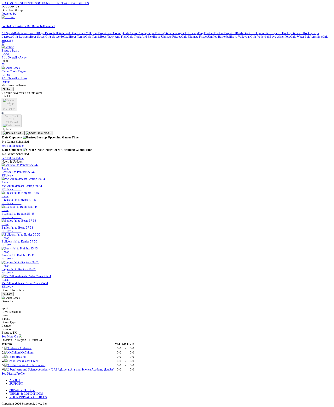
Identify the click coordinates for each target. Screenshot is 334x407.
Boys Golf (230, 33)
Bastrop (21, 356)
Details (6, 81)
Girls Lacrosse (21, 36)
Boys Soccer (37, 36)
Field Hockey (189, 33)
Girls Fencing (173, 33)
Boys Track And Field (113, 36)
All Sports (8, 33)
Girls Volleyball (259, 36)
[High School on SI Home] (16, 22)
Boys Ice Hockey (281, 33)
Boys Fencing (156, 33)
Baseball (50, 26)
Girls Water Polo (300, 36)
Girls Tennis (92, 36)
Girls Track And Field (140, 36)
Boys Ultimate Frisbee (167, 36)
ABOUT (14, 380)
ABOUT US (81, 3)
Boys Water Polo (279, 36)
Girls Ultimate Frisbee (194, 36)
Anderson (26, 348)
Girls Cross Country (135, 33)
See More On (10, 336)
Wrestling (316, 36)
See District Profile (13, 373)
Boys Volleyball (240, 36)
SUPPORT (16, 383)
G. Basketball (36, 26)
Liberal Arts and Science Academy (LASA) (87, 369)
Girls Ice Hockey (302, 33)
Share (8, 89)
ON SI (16, 3)
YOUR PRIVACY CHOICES (28, 397)
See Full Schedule (13, 145)
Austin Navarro (35, 365)
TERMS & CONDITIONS (26, 393)
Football (7, 26)
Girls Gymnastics (259, 33)
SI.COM (7, 3)
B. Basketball (20, 26)
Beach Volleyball (87, 33)
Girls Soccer (52, 36)
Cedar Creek (30, 361)
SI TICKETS (28, 3)
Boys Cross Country (110, 33)
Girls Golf (243, 33)
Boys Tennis (77, 36)
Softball (65, 36)
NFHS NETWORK (60, 3)
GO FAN (42, 3)
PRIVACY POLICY (22, 390)
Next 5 (19, 132)
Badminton (20, 33)
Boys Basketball (48, 33)
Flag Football (206, 33)
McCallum (26, 352)
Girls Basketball (67, 33)
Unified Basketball (219, 36)
